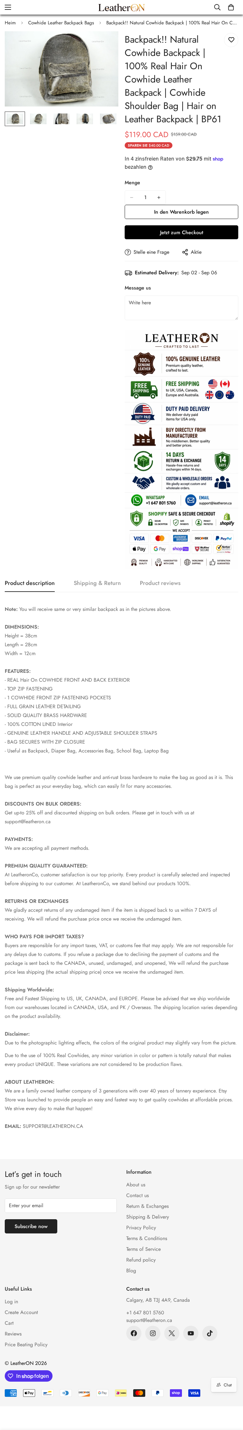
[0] (231, 7)
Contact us (137, 1195)
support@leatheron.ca (149, 1320)
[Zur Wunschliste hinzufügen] (231, 40)
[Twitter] (171, 1333)
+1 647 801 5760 (145, 1312)
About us (135, 1184)
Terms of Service (143, 1249)
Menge (132, 182)
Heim (10, 22)
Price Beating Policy (26, 1344)
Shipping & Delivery (147, 1216)
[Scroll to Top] (230, 1395)
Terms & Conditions (146, 1238)
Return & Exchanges (147, 1206)
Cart (9, 1323)
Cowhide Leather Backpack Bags (61, 22)
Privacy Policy (141, 1227)
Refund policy (141, 1259)
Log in (11, 1301)
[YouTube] (190, 1333)
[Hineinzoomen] (105, 45)
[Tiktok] (209, 1333)
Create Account (21, 1312)
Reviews (13, 1333)
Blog (131, 1270)
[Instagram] (152, 1333)
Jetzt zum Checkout (181, 232)
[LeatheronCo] (121, 7)
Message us (138, 287)
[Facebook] (133, 1333)
